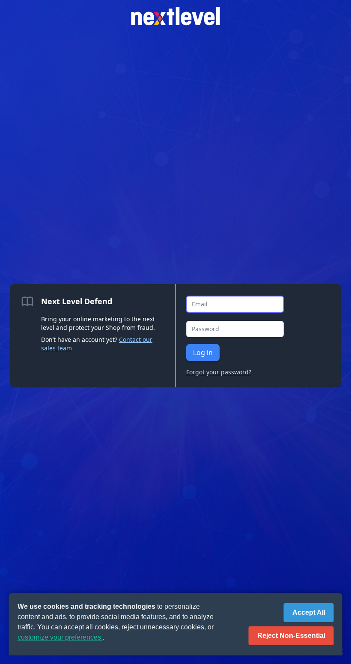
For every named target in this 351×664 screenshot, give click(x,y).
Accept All (308, 612)
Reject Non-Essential (291, 635)
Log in (203, 352)
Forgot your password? (218, 372)
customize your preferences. (60, 637)
